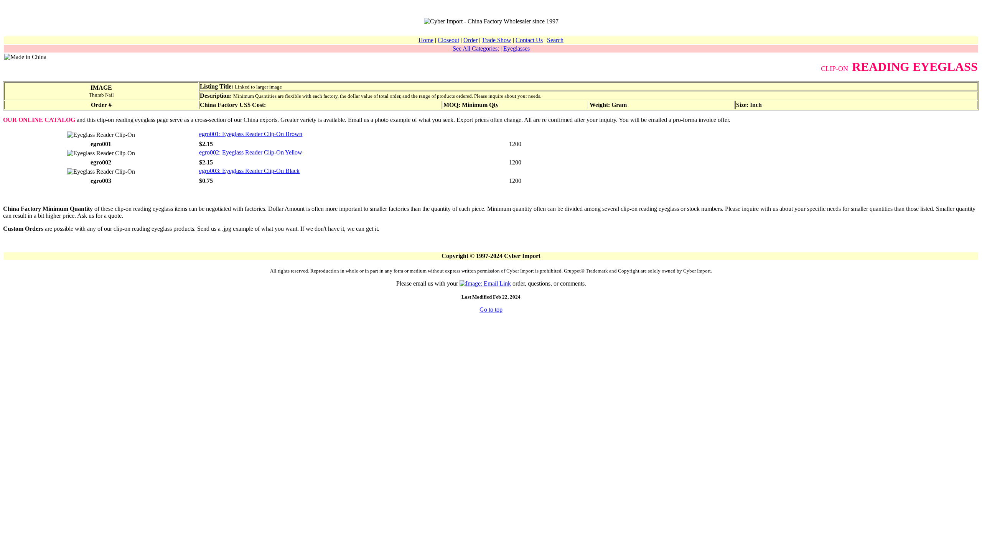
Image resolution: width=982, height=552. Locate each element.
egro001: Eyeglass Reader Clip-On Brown (250, 134)
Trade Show (496, 40)
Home (426, 40)
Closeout (448, 40)
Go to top (491, 309)
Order (470, 40)
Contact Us (529, 40)
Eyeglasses (516, 48)
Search (555, 40)
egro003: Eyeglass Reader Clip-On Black (249, 171)
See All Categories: (476, 48)
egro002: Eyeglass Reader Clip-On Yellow (250, 152)
